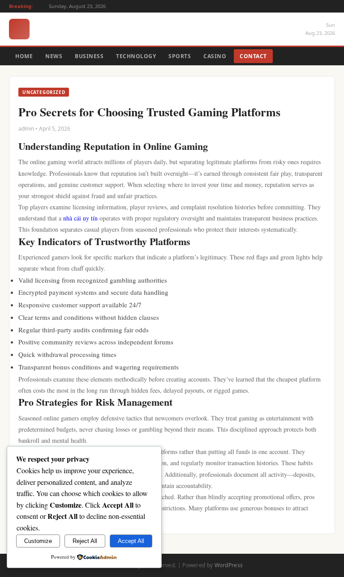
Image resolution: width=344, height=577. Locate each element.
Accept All (131, 541)
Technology (136, 56)
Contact (253, 56)
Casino (214, 56)
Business (89, 56)
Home (24, 56)
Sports (179, 56)
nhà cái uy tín (80, 218)
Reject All (85, 541)
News (53, 56)
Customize (38, 541)
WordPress (229, 565)
